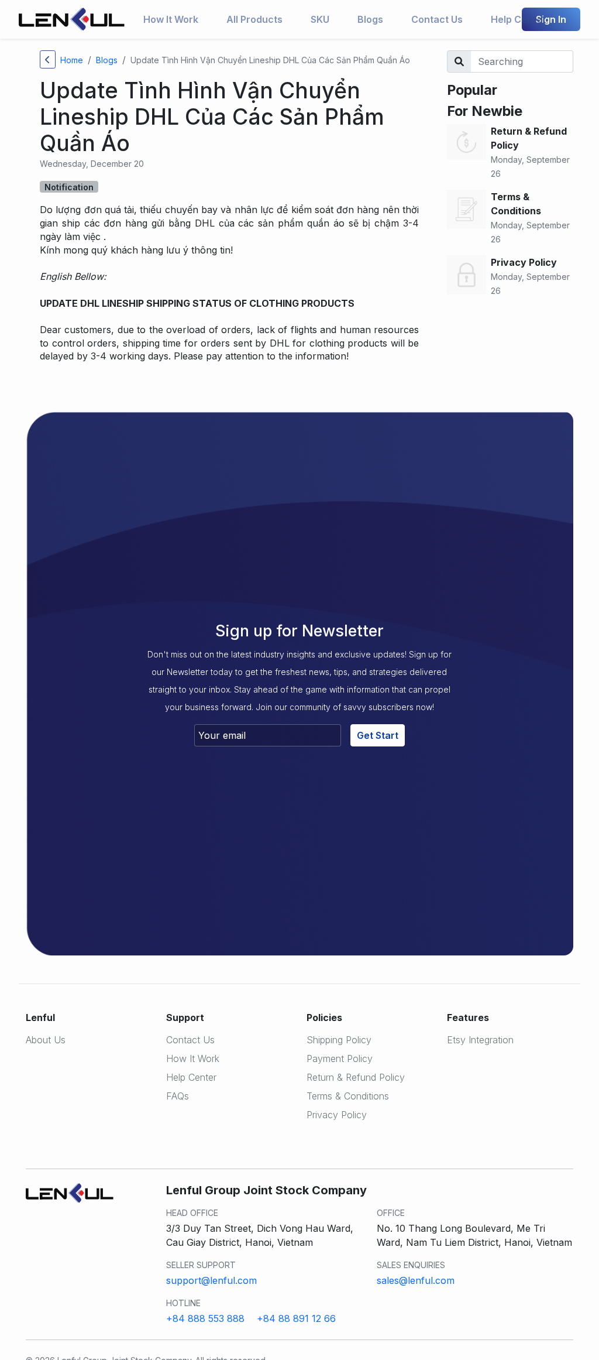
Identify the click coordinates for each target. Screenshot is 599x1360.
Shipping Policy (339, 1040)
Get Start (377, 735)
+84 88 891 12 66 (296, 1318)
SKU (320, 19)
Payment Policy (340, 1058)
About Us (46, 1040)
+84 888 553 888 (205, 1318)
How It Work (170, 19)
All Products (254, 19)
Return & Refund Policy (356, 1077)
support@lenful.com (211, 1280)
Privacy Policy (337, 1115)
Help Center (518, 19)
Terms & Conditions (348, 1096)
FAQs (177, 1096)
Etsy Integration (480, 1040)
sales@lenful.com (416, 1280)
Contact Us (437, 19)
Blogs (370, 19)
